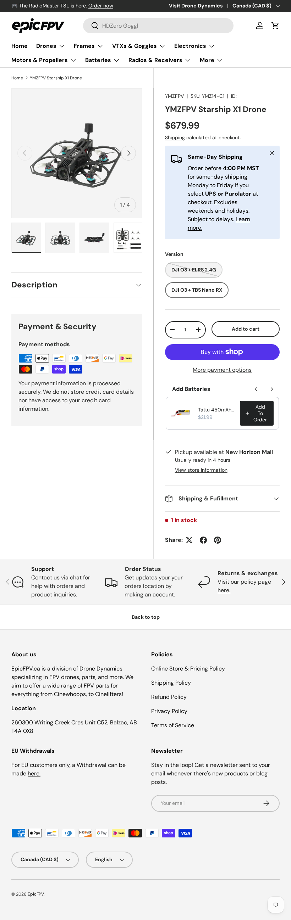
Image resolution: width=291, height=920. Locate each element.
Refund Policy (169, 697)
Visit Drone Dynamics (196, 5)
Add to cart (245, 329)
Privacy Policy (169, 711)
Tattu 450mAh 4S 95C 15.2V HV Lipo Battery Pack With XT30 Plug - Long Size (217, 409)
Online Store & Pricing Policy (188, 668)
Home (19, 46)
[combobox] (158, 25)
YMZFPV (174, 96)
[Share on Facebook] (203, 540)
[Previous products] (256, 389)
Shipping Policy (171, 682)
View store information (201, 470)
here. (224, 590)
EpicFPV (36, 894)
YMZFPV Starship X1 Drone (56, 78)
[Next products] (272, 389)
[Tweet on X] (189, 540)
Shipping (175, 137)
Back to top (146, 617)
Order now (100, 5)
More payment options (222, 370)
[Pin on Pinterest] (217, 540)
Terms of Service (172, 725)
